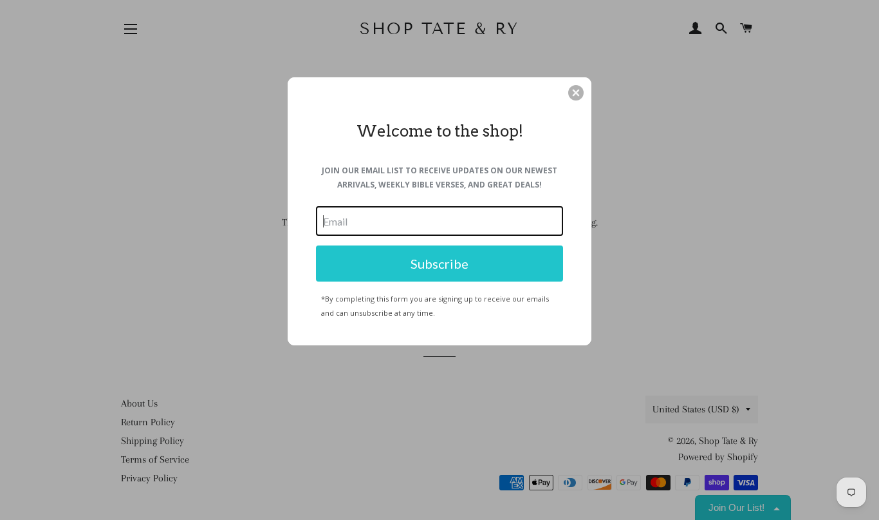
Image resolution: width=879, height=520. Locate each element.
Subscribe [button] (439, 263)
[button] (576, 93)
